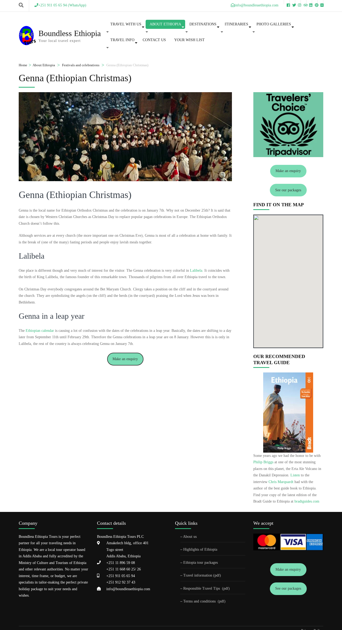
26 (138, 569)
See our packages (288, 190)
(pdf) (226, 588)
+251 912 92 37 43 (120, 582)
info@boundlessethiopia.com (128, 589)
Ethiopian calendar (40, 331)
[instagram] (298, 2)
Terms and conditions (200, 601)
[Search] (21, 5)
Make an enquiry (125, 359)
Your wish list (189, 40)
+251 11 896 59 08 (120, 563)
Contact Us (154, 40)
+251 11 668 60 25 (120, 569)
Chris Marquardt (281, 482)
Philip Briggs (263, 462)
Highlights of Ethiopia (200, 549)
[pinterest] (314, 2)
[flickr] (320, 2)
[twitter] (292, 2)
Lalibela (196, 271)
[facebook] (286, 2)
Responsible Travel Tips (201, 588)
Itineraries (236, 24)
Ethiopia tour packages (200, 563)
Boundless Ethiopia (69, 33)
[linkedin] (309, 2)
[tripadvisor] (303, 2)
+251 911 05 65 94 (120, 576)
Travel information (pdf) (202, 575)
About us (190, 537)
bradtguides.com (306, 501)
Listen (295, 475)
